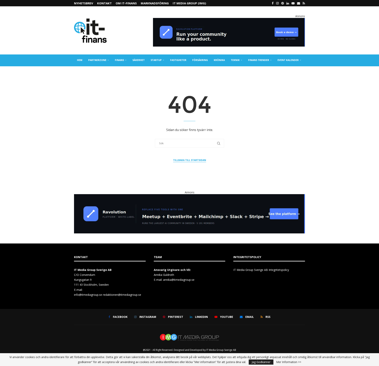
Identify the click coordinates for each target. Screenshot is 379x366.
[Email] (298, 3)
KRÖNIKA (219, 60)
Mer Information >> (288, 362)
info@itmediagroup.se (88, 295)
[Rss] (304, 3)
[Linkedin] (287, 3)
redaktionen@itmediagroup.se (122, 295)
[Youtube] (293, 3)
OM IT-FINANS (126, 3)
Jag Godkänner (261, 362)
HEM (79, 60)
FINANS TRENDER (258, 60)
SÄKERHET (138, 60)
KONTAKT (104, 3)
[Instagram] (277, 3)
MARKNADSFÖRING (155, 3)
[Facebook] (273, 3)
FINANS (119, 60)
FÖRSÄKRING (200, 60)
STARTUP (156, 60)
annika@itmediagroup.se (178, 280)
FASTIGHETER (178, 60)
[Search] (303, 72)
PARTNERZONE (97, 60)
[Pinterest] (282, 3)
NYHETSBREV (83, 3)
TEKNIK (235, 60)
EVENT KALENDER (288, 60)
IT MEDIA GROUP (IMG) (189, 3)
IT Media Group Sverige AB (221, 350)
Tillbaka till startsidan (189, 160)
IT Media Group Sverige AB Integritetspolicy (261, 270)
